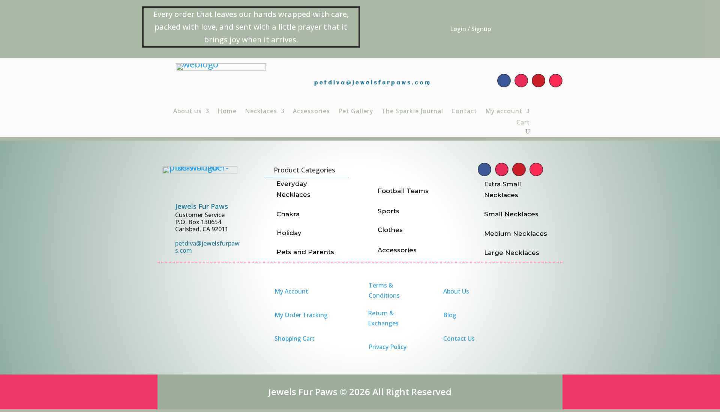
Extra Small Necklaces (502, 189)
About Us (456, 291)
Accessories (311, 111)
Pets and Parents (305, 252)
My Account (291, 291)
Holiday (289, 233)
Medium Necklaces (515, 233)
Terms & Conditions (384, 290)
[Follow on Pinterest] (538, 80)
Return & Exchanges (383, 318)
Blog (449, 315)
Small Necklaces (511, 214)
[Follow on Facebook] (504, 80)
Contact (464, 111)
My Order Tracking (301, 315)
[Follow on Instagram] (521, 80)
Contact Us (459, 338)
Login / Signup (470, 29)
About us (187, 111)
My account (503, 111)
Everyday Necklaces (293, 189)
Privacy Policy (387, 347)
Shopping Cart (294, 338)
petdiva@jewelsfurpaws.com (372, 82)
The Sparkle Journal (412, 111)
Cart (523, 123)
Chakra (288, 214)
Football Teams (403, 191)
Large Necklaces (511, 252)
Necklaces (261, 111)
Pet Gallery (355, 111)
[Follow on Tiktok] (555, 80)
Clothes (390, 230)
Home (227, 111)
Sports (388, 211)
